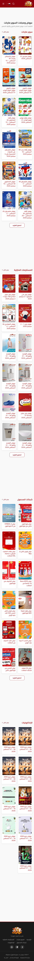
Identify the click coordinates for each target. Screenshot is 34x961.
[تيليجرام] (17, 947)
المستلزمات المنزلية (8, 939)
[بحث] (13, 4)
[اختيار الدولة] (8, 4)
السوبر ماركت (20, 939)
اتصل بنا (6, 958)
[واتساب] (12, 947)
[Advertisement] (17, 14)
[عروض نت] (17, 930)
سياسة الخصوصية (25, 958)
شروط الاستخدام (14, 958)
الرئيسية (29, 939)
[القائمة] (3, 4)
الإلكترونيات (11, 942)
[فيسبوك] (22, 947)
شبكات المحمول (21, 942)
